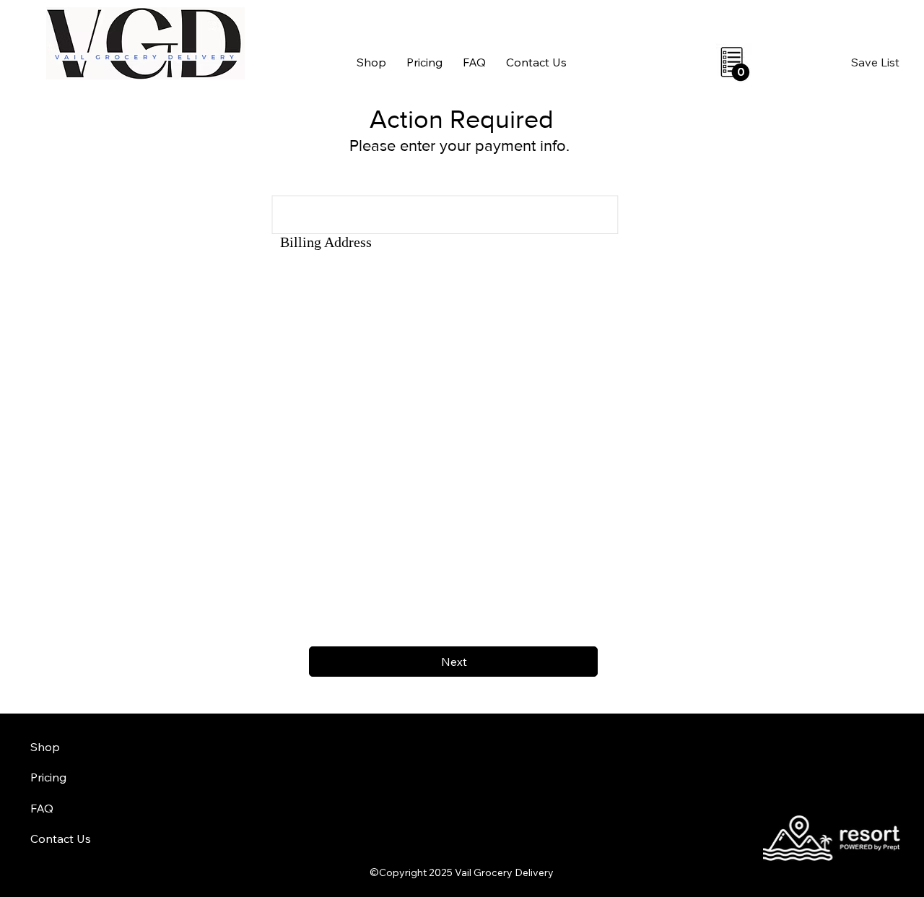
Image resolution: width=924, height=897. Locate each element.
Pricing (48, 777)
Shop (45, 747)
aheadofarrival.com (564, 840)
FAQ (41, 808)
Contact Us (60, 838)
